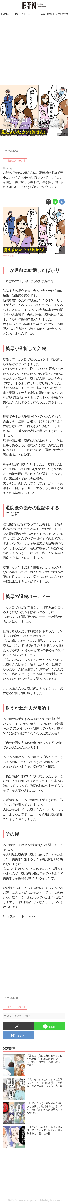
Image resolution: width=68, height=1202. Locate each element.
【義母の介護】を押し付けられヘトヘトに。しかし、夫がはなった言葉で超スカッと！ (33, 125)
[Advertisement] (34, 51)
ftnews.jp (62, 134)
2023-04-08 (11, 151)
